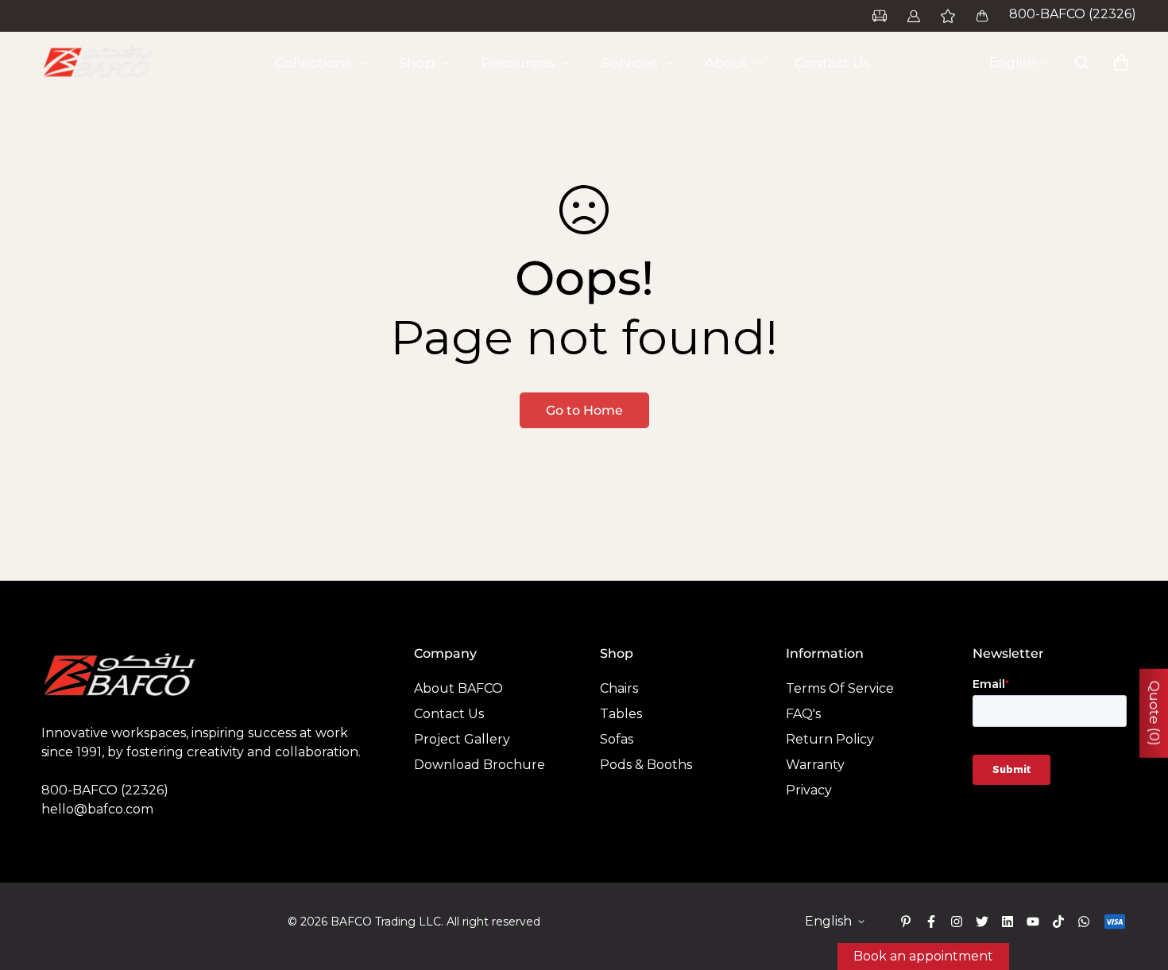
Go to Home (584, 410)
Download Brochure (479, 764)
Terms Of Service (840, 688)
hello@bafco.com (97, 809)
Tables (621, 713)
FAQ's (803, 713)
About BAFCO (458, 688)
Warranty (815, 764)
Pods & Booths (646, 764)
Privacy (809, 790)
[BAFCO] (99, 63)
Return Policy (830, 739)
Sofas (616, 739)
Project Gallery (462, 739)
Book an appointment (923, 956)
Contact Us (449, 713)
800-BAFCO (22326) (1072, 13)
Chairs (619, 688)
